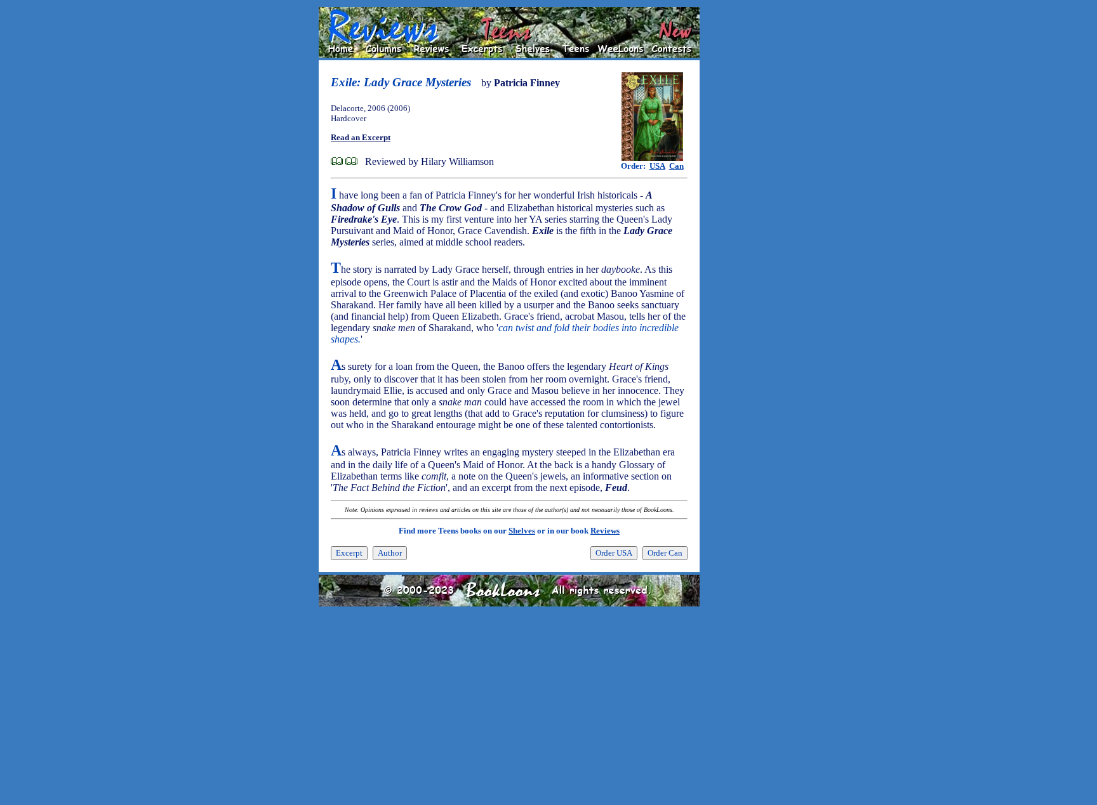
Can (676, 166)
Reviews (605, 530)
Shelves (522, 530)
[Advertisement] (740, 197)
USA (657, 166)
